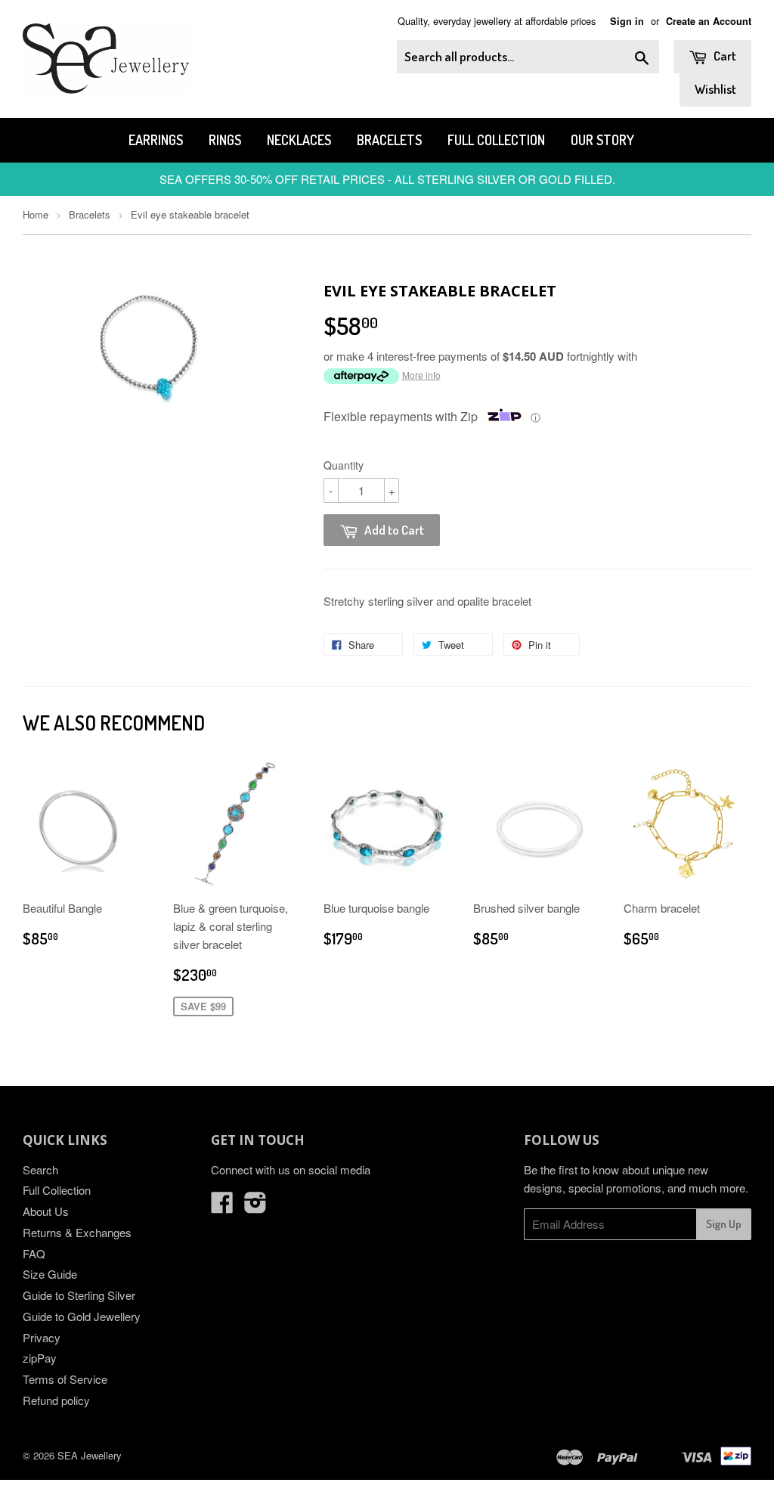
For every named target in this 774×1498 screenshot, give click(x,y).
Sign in (627, 21)
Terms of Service (65, 1379)
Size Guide (50, 1274)
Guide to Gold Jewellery (82, 1316)
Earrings (155, 140)
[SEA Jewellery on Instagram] (255, 1206)
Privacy (41, 1337)
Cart (723, 56)
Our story (602, 140)
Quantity (344, 465)
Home (35, 214)
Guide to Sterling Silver (79, 1295)
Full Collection (496, 140)
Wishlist (715, 89)
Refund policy (56, 1400)
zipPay (40, 1358)
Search (40, 1169)
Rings (225, 140)
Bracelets (389, 140)
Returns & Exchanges (77, 1232)
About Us (46, 1211)
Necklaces (299, 140)
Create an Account (708, 21)
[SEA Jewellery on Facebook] (222, 1206)
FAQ (34, 1253)
